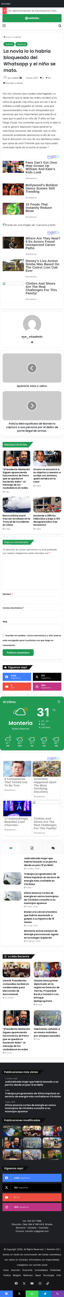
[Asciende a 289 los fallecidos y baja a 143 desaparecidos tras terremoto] (47, 504)
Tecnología (48, 1275)
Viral (58, 1275)
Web (5, 621)
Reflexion (28, 1275)
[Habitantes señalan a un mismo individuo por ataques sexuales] (47, 1018)
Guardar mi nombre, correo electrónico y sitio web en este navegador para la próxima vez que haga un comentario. (32, 640)
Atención (15, 1270)
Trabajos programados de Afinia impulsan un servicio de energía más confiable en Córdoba (42, 879)
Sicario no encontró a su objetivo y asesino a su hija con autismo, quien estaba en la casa (47, 475)
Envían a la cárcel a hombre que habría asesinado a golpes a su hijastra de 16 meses (40, 917)
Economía (27, 1270)
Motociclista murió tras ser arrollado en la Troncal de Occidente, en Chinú (16, 520)
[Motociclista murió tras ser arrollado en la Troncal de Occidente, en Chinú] (17, 504)
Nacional (21, 44)
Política (7, 1275)
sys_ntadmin (13, 78)
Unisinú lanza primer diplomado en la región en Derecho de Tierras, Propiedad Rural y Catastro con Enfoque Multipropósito (47, 991)
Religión (17, 1275)
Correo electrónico (13, 608)
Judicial (17, 37)
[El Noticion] (32, 18)
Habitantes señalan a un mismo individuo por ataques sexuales (47, 1032)
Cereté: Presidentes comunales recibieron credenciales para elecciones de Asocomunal (16, 987)
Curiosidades (41, 1270)
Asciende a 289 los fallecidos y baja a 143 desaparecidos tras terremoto (46, 520)
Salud (38, 1275)
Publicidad (55, 1270)
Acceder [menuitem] (5, 3)
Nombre (8, 594)
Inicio (8, 37)
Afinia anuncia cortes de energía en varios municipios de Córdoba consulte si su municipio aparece (41, 898)
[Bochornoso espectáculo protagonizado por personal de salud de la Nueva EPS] (52, 1154)
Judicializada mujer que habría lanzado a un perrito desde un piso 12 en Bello (40, 862)
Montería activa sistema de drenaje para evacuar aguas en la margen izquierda (41, 934)
